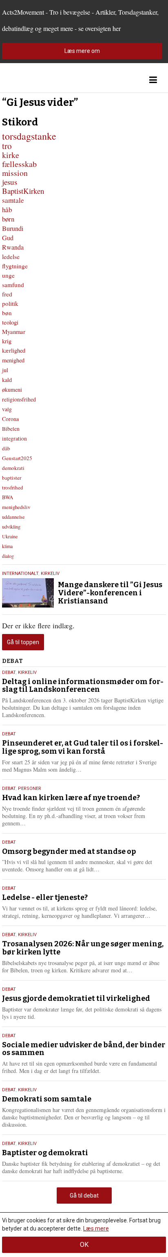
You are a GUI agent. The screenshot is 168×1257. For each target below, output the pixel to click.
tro (7, 145)
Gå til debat (84, 1195)
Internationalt (20, 573)
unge (8, 275)
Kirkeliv (50, 573)
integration (14, 438)
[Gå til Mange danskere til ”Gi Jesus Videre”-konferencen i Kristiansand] (28, 593)
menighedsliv (16, 507)
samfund (13, 285)
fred (7, 294)
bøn (7, 313)
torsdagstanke (29, 136)
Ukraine (10, 536)
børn (8, 219)
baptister (11, 477)
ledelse (11, 256)
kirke (10, 154)
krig (6, 341)
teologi (10, 322)
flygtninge (15, 266)
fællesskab (19, 163)
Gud (7, 237)
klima (7, 546)
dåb (6, 448)
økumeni (12, 389)
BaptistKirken (23, 191)
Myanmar (13, 331)
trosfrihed (12, 487)
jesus (9, 182)
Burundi (13, 228)
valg (7, 409)
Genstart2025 (17, 458)
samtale (13, 200)
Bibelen (11, 428)
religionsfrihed (19, 399)
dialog (8, 556)
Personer (29, 788)
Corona (10, 419)
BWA (7, 497)
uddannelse (13, 516)
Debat (8, 672)
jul (5, 370)
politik (10, 303)
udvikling (11, 526)
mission (15, 172)
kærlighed (13, 350)
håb (7, 209)
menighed (13, 360)
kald (7, 380)
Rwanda (13, 247)
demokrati (13, 468)
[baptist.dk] (43, 80)
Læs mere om (82, 51)
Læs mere (96, 1228)
